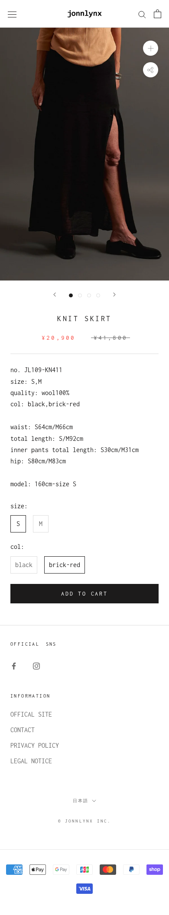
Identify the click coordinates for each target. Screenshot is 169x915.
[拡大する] (150, 48)
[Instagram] (36, 665)
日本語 (80, 800)
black (23, 564)
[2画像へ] (80, 295)
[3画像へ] (89, 295)
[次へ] (114, 294)
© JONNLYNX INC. (84, 821)
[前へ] (54, 294)
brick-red (64, 564)
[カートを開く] (157, 14)
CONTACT (22, 729)
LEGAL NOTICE (31, 761)
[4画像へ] (98, 295)
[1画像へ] (71, 295)
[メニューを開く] (12, 14)
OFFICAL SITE (31, 714)
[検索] (142, 14)
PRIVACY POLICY (34, 745)
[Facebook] (13, 665)
